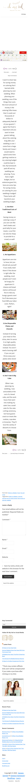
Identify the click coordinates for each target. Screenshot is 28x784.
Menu (24, 14)
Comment (6, 519)
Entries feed (5, 761)
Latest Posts (7, 644)
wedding (9, 500)
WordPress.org (5, 765)
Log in (3, 758)
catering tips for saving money (9, 498)
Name (4, 539)
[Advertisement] (14, 36)
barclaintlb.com (6, 736)
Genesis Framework (18, 775)
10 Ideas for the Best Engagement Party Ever (13, 661)
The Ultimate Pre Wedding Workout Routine (13, 658)
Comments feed (6, 763)
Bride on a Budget (12, 493)
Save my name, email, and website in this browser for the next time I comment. (13, 568)
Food (18, 493)
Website (5, 557)
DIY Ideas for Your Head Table (9, 648)
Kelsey (3, 748)
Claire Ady (4, 744)
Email (4, 548)
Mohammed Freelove (7, 740)
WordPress (11, 778)
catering (20, 496)
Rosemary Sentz (6, 731)
